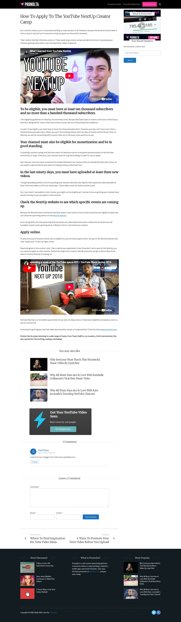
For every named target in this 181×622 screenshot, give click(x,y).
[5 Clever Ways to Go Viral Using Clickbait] (27, 593)
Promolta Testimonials (131, 4)
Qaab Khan (43, 450)
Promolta (53, 612)
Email (59, 513)
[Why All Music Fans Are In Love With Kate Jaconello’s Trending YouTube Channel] (131, 593)
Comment (34, 487)
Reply (35, 462)
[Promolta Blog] (29, 4)
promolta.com (94, 571)
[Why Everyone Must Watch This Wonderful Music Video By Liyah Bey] (131, 567)
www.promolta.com (108, 329)
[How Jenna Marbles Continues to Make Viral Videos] (27, 580)
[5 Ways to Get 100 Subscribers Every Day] (27, 567)
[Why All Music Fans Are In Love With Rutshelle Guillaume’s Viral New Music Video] (131, 580)
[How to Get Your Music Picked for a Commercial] (39, 419)
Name (33, 513)
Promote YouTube (114, 4)
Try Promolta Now (63, 429)
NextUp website (59, 215)
